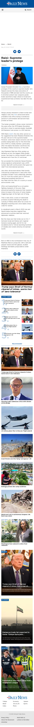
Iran (15, 114)
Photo (15, 706)
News (3, 44)
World (9, 44)
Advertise (4, 722)
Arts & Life (16, 703)
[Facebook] (14, 51)
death (11, 134)
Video (4, 706)
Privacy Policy (5, 717)
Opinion (26, 701)
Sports (25, 703)
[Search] (25, 10)
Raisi (20, 87)
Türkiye (5, 701)
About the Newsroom (7, 720)
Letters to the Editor (23, 720)
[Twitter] (19, 51)
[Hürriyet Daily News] (17, 3)
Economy (16, 701)
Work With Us (21, 717)
